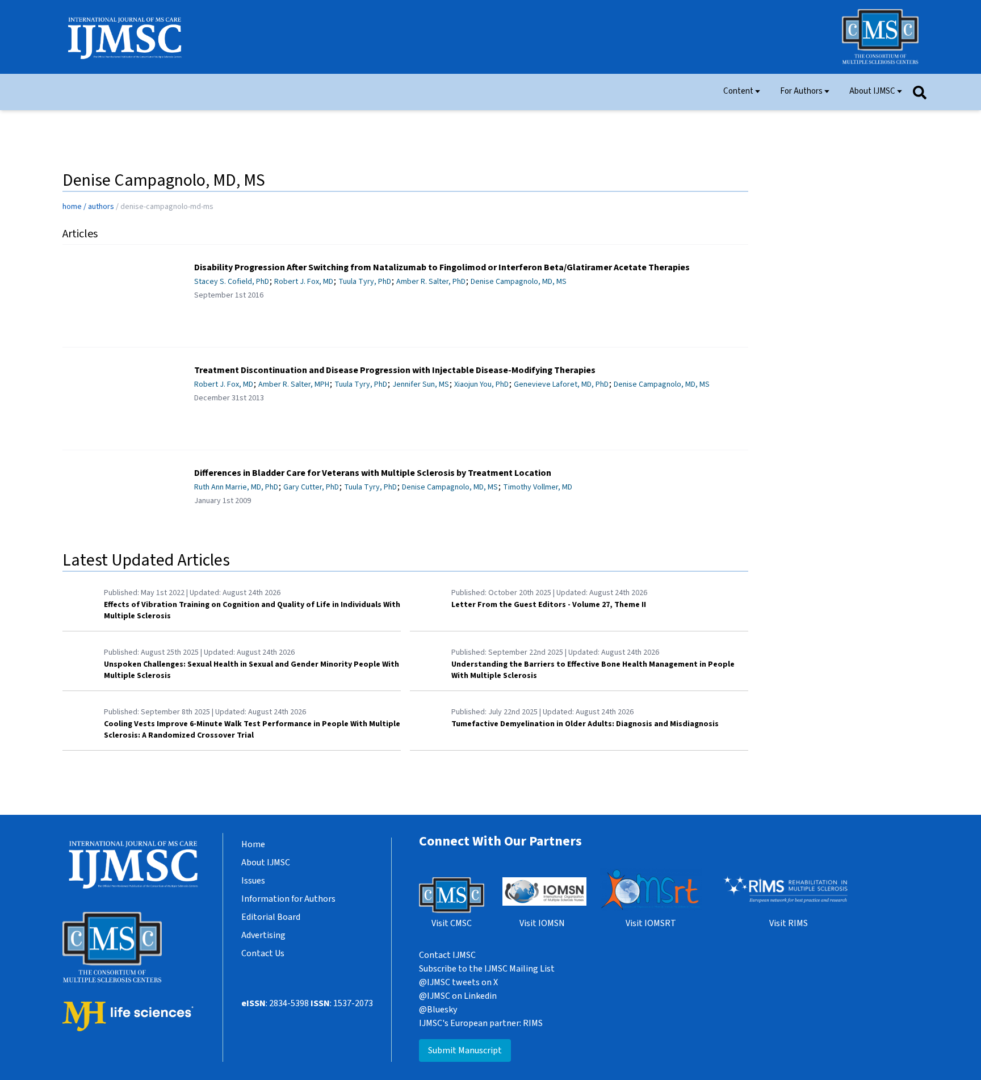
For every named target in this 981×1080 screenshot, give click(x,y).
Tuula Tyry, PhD (364, 281)
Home (253, 844)
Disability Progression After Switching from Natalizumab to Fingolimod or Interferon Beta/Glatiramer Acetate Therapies (442, 267)
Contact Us (262, 953)
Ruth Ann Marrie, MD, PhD (236, 487)
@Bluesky (438, 1009)
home (72, 206)
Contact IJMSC (447, 955)
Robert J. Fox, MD (303, 281)
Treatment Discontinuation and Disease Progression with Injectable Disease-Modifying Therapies (395, 370)
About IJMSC (872, 91)
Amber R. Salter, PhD (431, 281)
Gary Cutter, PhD (311, 487)
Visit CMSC (451, 923)
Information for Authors (288, 899)
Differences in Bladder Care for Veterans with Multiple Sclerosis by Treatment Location (372, 473)
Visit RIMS (788, 923)
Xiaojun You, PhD (481, 384)
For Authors (801, 91)
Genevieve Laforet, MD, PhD (561, 384)
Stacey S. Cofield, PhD (231, 281)
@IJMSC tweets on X (458, 982)
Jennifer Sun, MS (420, 384)
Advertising (263, 935)
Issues (253, 880)
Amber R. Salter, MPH (293, 384)
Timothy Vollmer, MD (537, 487)
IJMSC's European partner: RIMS (481, 1023)
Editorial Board (270, 917)
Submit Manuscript (465, 1050)
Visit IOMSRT (651, 923)
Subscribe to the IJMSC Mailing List (487, 968)
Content (738, 91)
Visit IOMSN (542, 923)
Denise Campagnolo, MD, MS (519, 281)
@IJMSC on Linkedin (458, 996)
